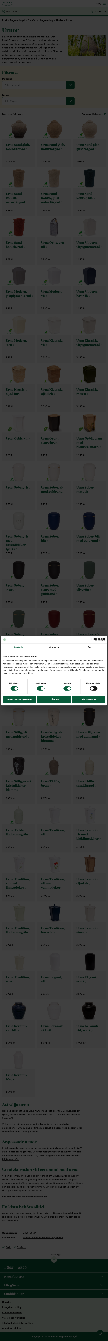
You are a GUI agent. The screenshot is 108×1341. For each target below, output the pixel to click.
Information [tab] (54, 647)
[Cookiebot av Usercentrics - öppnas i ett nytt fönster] (93, 640)
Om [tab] (89, 647)
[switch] (41, 688)
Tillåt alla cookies (88, 699)
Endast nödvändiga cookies (19, 699)
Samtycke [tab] (18, 647)
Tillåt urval (54, 699)
